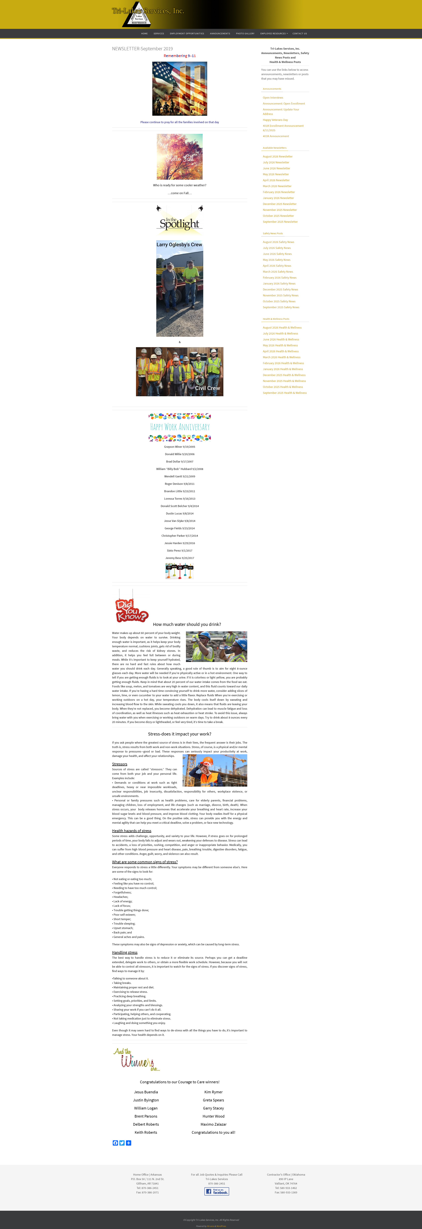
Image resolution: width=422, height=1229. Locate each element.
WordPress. (221, 1226)
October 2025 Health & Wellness (283, 387)
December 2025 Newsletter (280, 204)
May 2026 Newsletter (276, 174)
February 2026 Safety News (280, 277)
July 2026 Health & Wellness (280, 333)
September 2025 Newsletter (280, 222)
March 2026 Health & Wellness (282, 357)
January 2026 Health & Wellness (283, 369)
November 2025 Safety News (281, 295)
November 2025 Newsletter (280, 210)
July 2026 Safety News (277, 248)
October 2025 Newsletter (278, 216)
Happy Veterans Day (275, 120)
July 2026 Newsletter (276, 162)
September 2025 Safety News (281, 307)
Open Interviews (273, 97)
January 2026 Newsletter (278, 198)
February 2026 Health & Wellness (283, 363)
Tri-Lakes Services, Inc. (148, 10)
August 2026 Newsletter (278, 156)
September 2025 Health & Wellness (285, 393)
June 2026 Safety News (277, 254)
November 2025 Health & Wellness (284, 381)
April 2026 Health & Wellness (281, 351)
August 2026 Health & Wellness (282, 327)
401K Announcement (276, 136)
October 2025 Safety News (279, 301)
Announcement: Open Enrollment (284, 103)
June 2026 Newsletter (276, 168)
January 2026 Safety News (279, 283)
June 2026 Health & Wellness (281, 339)
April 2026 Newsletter (276, 180)
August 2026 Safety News (278, 242)
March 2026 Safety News (278, 271)
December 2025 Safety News (280, 289)
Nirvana (210, 1226)
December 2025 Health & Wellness (284, 375)
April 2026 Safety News (277, 266)
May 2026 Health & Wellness (280, 345)
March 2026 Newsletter (277, 186)
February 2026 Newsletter (279, 192)
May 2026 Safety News (276, 260)
